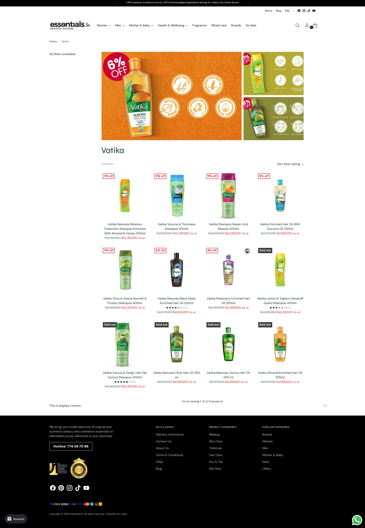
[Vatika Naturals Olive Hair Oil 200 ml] (176, 344)
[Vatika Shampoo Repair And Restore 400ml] (228, 195)
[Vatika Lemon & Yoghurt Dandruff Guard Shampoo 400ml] (280, 269)
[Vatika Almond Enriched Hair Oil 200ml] (280, 344)
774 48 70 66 (77, 446)
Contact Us (163, 441)
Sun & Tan (216, 462)
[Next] (249, 3)
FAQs (159, 462)
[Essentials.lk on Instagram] (304, 10)
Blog (159, 469)
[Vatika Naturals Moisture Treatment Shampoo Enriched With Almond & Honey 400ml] (124, 195)
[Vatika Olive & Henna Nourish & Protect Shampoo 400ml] (124, 269)
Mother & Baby (272, 455)
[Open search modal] (297, 25)
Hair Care (215, 455)
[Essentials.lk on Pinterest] (61, 489)
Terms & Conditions (169, 455)
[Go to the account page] (305, 25)
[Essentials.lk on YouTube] (314, 10)
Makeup (214, 434)
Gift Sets (215, 469)
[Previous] (116, 3)
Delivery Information (170, 434)
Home (53, 41)
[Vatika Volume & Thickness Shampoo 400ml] (176, 195)
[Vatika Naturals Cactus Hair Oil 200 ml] (228, 344)
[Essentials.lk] (70, 25)
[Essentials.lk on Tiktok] (309, 10)
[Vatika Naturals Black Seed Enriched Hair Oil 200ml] (176, 269)
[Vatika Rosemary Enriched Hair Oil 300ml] (228, 269)
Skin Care (215, 441)
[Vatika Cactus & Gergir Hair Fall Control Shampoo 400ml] (124, 344)
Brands (267, 434)
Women (267, 441)
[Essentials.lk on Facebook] (299, 10)
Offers (266, 469)
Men (265, 448)
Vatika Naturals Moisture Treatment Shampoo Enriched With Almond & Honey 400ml (125, 228)
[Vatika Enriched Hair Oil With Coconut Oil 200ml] (280, 195)
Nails (265, 462)
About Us (162, 448)
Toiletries (215, 448)
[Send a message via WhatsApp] (357, 520)
